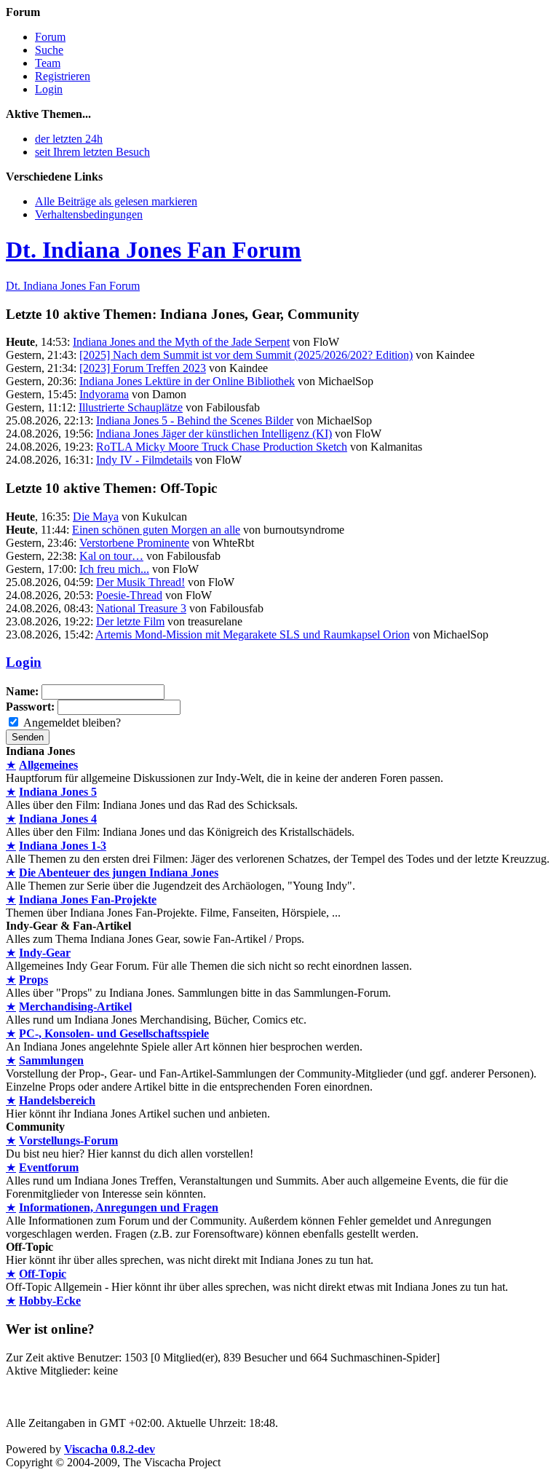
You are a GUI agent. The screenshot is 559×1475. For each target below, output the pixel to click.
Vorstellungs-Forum (68, 1140)
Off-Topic (42, 1274)
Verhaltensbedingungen (89, 214)
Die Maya (96, 516)
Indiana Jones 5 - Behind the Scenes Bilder (194, 420)
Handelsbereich (57, 1100)
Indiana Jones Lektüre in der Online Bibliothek (187, 381)
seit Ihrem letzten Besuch (92, 152)
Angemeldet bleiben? (72, 722)
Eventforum (49, 1167)
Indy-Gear (45, 952)
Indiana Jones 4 (58, 818)
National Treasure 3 (141, 608)
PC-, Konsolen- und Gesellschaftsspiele (114, 1033)
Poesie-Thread (129, 595)
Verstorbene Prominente (134, 543)
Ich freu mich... (114, 569)
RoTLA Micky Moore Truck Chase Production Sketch (221, 446)
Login (49, 89)
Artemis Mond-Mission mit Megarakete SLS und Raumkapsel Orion (252, 634)
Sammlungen (51, 1060)
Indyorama (104, 394)
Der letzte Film (130, 621)
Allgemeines (48, 765)
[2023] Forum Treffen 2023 (142, 368)
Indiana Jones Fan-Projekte (87, 899)
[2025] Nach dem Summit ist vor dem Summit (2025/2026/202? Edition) (246, 355)
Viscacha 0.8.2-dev (109, 1449)
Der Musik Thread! (140, 582)
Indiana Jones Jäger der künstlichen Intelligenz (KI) (214, 433)
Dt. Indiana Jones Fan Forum (153, 250)
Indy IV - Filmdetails (144, 460)
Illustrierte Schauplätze (131, 407)
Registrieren (62, 76)
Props (33, 979)
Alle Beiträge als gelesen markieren (116, 201)
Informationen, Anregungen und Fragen (118, 1207)
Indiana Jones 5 (58, 792)
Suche (49, 50)
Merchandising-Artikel (75, 1006)
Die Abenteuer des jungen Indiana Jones (118, 872)
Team (47, 63)
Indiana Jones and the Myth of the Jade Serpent (181, 342)
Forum (50, 37)
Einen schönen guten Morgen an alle (156, 529)
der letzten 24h (69, 139)
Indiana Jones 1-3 (62, 845)
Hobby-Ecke (50, 1300)
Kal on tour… (111, 556)
